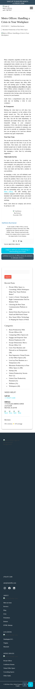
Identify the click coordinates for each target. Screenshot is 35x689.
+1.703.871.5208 (9, 398)
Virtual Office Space (9, 668)
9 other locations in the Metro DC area (19, 86)
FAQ (4, 614)
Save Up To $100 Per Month (17, 1)
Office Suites (7, 675)
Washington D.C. (8, 639)
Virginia (5, 643)
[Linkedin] (21, 241)
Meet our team (7, 602)
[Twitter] (16, 241)
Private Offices (7, 660)
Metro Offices (8, 191)
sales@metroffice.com (9, 583)
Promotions (6, 618)
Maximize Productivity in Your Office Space (15, 29)
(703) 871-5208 (7, 577)
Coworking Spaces (8, 672)
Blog (4, 610)
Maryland (6, 646)
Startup (11, 370)
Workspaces (13, 386)
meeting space (14, 244)
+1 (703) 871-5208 (18, 3)
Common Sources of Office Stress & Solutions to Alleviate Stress (17, 257)
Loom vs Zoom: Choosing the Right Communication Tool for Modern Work (19, 299)
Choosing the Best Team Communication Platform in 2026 (18, 307)
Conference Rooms (8, 664)
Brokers (5, 621)
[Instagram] (14, 241)
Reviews (5, 606)
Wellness (12, 383)
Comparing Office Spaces (17, 335)
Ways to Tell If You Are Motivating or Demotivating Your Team (18, 251)
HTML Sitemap (7, 625)
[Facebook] (19, 241)
